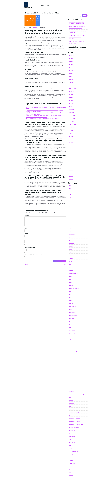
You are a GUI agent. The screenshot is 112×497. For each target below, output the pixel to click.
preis (70, 321)
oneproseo (71, 303)
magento (71, 276)
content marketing (72, 209)
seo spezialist (72, 379)
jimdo (70, 252)
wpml (70, 466)
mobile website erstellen (74, 288)
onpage (70, 309)
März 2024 (71, 142)
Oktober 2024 (71, 121)
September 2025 (72, 88)
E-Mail (26, 233)
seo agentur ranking (73, 354)
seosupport (71, 391)
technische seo (72, 430)
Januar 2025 (71, 112)
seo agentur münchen (73, 351)
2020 (70, 188)
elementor (71, 215)
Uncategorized (72, 442)
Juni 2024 (71, 133)
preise (70, 324)
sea (69, 342)
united (70, 445)
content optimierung (73, 212)
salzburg (70, 336)
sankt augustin (72, 339)
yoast (70, 472)
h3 (69, 240)
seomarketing (72, 388)
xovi (69, 469)
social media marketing (74, 412)
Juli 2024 (71, 130)
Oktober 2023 (71, 158)
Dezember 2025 (72, 79)
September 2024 (72, 124)
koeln (70, 264)
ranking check (72, 330)
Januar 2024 (71, 148)
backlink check (72, 194)
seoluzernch (35, 27)
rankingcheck (72, 333)
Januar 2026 (71, 76)
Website (26, 239)
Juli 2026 (71, 58)
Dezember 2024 (72, 115)
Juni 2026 (71, 61)
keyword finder (72, 261)
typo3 (70, 439)
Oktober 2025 (71, 85)
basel (70, 200)
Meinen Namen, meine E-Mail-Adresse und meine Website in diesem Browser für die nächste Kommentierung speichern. (43, 246)
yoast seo (71, 475)
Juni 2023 (71, 170)
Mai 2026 (71, 64)
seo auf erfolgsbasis (73, 360)
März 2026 (71, 70)
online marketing (72, 306)
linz (69, 267)
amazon (70, 191)
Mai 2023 (71, 173)
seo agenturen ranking (73, 357)
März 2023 (71, 179)
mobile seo (71, 285)
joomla (70, 255)
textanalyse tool (72, 436)
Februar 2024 (71, 145)
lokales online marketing (74, 273)
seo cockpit (71, 366)
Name (26, 228)
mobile (70, 282)
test (69, 433)
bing (70, 206)
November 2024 (72, 118)
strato (70, 415)
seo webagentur (72, 385)
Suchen (69, 13)
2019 (70, 185)
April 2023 (71, 176)
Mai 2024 (71, 136)
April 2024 (71, 139)
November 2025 (72, 82)
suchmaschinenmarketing (74, 418)
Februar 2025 (71, 109)
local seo (71, 270)
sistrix (70, 406)
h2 (69, 237)
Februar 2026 (71, 73)
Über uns (43, 5)
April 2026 (71, 67)
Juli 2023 (71, 167)
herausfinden (71, 243)
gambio (70, 218)
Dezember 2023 (72, 151)
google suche (71, 234)
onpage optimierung (73, 315)
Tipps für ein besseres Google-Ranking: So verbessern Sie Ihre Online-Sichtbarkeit (77, 37)
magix (70, 279)
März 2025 (71, 106)
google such (71, 231)
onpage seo (71, 318)
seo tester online (72, 382)
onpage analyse (72, 312)
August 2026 (71, 55)
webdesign (71, 448)
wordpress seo (72, 463)
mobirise (70, 291)
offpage (70, 294)
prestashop (71, 327)
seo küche (71, 372)
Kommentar (27, 215)
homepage (71, 246)
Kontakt (48, 5)
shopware (71, 400)
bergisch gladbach (73, 203)
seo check (71, 363)
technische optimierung (74, 427)
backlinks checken (73, 197)
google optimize (72, 225)
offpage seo (71, 297)
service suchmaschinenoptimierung (76, 394)
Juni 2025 (71, 97)
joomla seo (71, 258)
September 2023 (72, 161)
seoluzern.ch (28, 8)
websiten (71, 454)
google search (72, 228)
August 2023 (71, 164)
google (70, 222)
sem (70, 345)
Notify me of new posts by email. (31, 258)
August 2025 (71, 91)
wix (69, 457)
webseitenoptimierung (73, 451)
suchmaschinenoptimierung (74, 421)
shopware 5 (71, 403)
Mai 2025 (71, 100)
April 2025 (71, 103)
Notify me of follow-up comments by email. (33, 254)
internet (70, 249)
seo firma (71, 369)
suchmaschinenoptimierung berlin (76, 424)
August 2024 (71, 127)
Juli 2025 (71, 94)
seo (69, 348)
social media (71, 409)
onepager (71, 300)
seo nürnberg (71, 375)
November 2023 (72, 154)
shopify (70, 397)
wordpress (71, 460)
